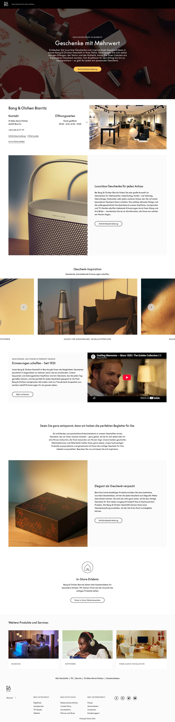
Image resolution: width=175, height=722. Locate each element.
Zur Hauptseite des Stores (23, 4)
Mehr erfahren (24, 395)
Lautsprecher (47, 706)
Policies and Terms (74, 713)
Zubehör (46, 713)
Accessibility (74, 710)
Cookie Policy (74, 706)
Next (151, 307)
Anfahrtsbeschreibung (89, 69)
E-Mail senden (33, 136)
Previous (23, 307)
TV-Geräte (47, 710)
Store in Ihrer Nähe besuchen (90, 600)
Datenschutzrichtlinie (74, 703)
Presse (99, 703)
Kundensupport (101, 713)
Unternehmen (101, 706)
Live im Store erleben (16, 141)
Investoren (101, 710)
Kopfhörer (47, 703)
